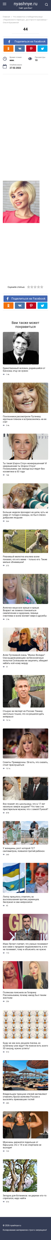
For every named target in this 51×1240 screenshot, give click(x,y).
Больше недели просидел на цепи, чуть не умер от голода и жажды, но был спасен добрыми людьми (25, 515)
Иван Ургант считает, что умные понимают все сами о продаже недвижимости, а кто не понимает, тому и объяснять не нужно (25, 947)
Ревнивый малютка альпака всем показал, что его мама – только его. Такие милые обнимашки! (25, 559)
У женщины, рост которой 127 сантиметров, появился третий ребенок (24, 849)
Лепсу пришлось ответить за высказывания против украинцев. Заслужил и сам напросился (21, 899)
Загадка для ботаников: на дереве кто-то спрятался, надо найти (24, 1196)
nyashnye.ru (25, 3)
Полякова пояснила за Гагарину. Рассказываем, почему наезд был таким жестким (24, 995)
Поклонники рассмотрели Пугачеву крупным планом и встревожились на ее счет (24, 419)
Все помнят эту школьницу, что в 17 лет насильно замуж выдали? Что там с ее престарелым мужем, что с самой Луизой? (25, 806)
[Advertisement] (25, 100)
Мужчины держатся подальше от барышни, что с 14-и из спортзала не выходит (22, 1145)
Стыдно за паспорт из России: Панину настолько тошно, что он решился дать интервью (23, 714)
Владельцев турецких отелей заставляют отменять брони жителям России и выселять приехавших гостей (25, 1097)
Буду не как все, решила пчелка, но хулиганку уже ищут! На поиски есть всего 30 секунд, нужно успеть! (25, 1046)
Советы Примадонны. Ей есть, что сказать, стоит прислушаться (25, 763)
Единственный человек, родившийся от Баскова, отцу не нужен (24, 369)
